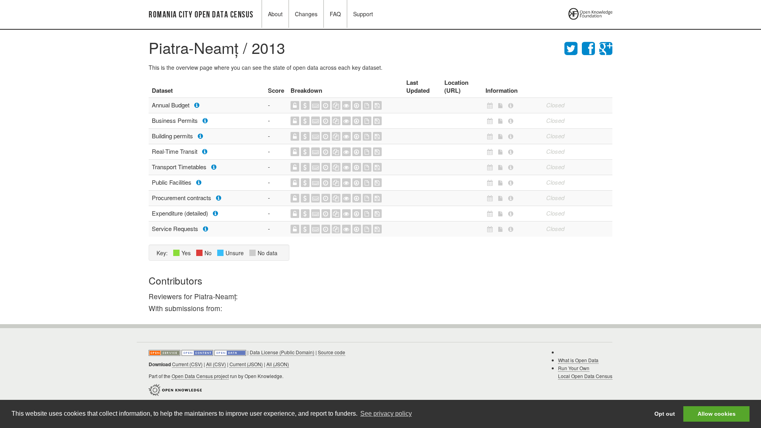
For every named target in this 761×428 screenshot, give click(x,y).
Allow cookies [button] (717, 414)
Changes (306, 14)
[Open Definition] (198, 352)
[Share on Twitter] (573, 47)
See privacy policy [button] (386, 413)
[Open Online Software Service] (165, 352)
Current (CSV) (187, 364)
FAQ (335, 14)
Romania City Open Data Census (201, 15)
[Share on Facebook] (590, 47)
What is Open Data (578, 360)
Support (363, 14)
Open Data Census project (200, 376)
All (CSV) (216, 364)
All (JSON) (277, 364)
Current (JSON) (246, 364)
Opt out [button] (664, 414)
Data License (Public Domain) (282, 352)
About (275, 14)
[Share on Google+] (605, 47)
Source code (331, 352)
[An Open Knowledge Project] (175, 389)
